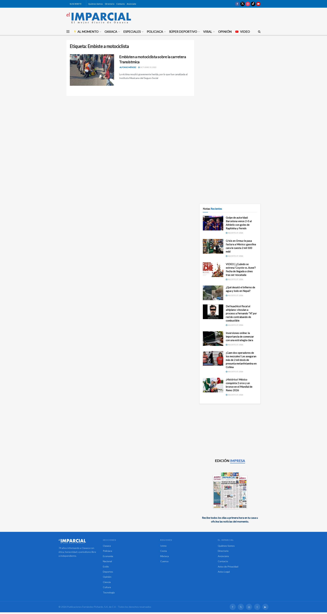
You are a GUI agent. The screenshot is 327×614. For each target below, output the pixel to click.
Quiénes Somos (95, 4)
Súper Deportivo (183, 31)
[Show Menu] (67, 31)
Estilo (106, 566)
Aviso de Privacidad (228, 566)
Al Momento (87, 31)
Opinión (225, 31)
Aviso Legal (224, 571)
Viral (207, 31)
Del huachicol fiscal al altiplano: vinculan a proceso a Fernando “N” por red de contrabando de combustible (241, 313)
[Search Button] (259, 31)
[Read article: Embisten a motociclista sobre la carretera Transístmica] (92, 70)
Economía (108, 556)
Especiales (132, 31)
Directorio (109, 4)
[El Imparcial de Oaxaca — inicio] (77, 541)
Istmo (163, 545)
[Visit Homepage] (98, 18)
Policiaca (155, 31)
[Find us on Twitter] (242, 4)
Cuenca (164, 561)
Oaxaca (111, 31)
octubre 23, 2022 (148, 67)
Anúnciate (131, 4)
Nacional (107, 561)
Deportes (108, 571)
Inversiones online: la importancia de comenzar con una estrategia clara (240, 336)
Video (245, 31)
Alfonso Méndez (128, 67)
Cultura (107, 587)
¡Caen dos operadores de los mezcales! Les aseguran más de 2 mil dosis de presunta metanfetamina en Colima (241, 360)
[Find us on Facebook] (237, 4)
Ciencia (107, 582)
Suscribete (75, 4)
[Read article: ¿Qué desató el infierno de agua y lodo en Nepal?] (213, 293)
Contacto (120, 4)
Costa (163, 550)
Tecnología (109, 592)
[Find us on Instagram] (248, 4)
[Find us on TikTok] (253, 4)
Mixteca (164, 556)
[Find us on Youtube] (258, 4)
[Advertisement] (230, 64)
